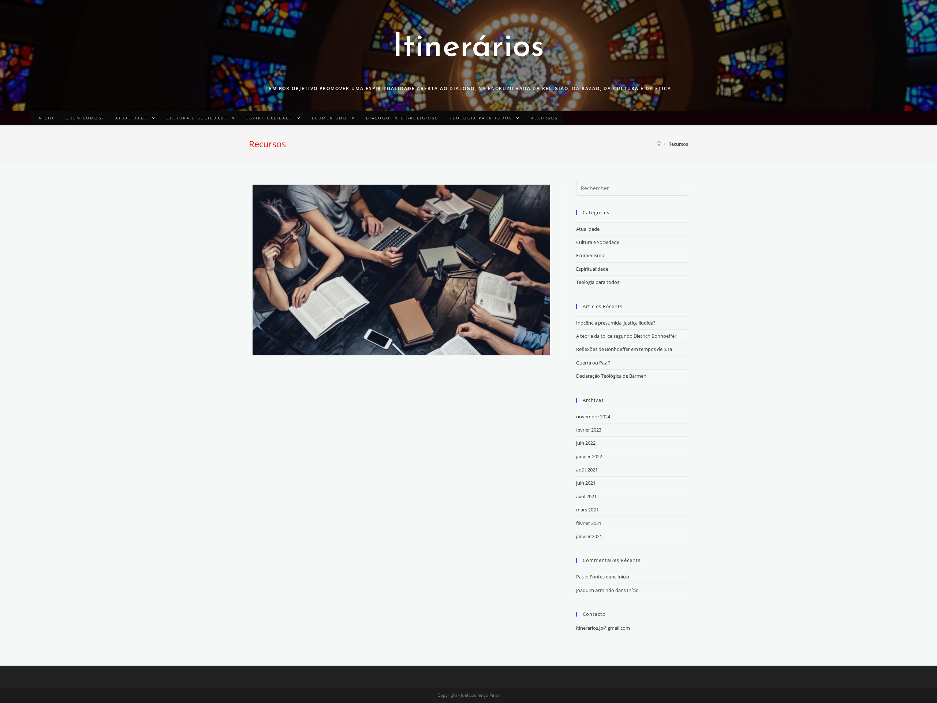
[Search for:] (632, 187)
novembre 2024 (593, 416)
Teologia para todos (597, 282)
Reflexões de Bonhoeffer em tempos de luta (624, 349)
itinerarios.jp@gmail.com (603, 628)
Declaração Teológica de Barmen (611, 376)
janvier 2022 (589, 456)
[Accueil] (659, 144)
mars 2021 (587, 509)
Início (623, 576)
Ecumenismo (590, 255)
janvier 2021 (589, 536)
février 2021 (588, 523)
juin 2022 (586, 443)
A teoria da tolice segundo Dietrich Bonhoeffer (626, 336)
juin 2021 (586, 483)
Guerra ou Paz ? (593, 362)
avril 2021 (586, 496)
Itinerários (468, 47)
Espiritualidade (592, 269)
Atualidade (588, 229)
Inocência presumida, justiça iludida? (616, 322)
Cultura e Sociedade (597, 242)
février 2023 (588, 429)
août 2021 (587, 469)
